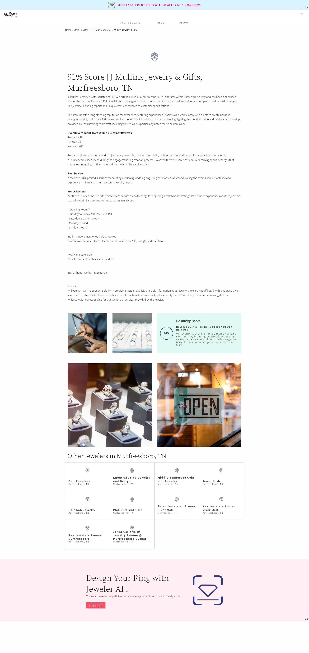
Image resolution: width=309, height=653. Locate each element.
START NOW (96, 605)
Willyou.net (74, 290)
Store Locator (131, 22)
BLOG (161, 22)
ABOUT (184, 22)
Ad (306, 619)
